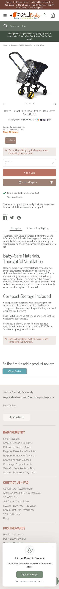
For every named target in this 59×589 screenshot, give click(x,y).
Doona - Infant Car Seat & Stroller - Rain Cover (28, 45)
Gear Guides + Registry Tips (19, 468)
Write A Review (12, 514)
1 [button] (26, 103)
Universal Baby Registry (37, 228)
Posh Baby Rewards (15, 538)
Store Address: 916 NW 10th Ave (22, 492)
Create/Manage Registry (17, 442)
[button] (29, 119)
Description (16, 228)
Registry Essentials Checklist (19, 451)
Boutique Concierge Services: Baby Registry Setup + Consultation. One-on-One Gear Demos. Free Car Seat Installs (29, 36)
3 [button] (33, 103)
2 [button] (29, 103)
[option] (29, 36)
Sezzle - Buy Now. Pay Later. (19, 472)
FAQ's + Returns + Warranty (18, 509)
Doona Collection (24, 315)
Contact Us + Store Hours (18, 488)
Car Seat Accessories (17, 127)
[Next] (54, 104)
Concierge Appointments (17, 464)
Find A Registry (11, 438)
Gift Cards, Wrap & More (17, 447)
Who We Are (10, 497)
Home (5, 45)
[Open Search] (5, 26)
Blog (6, 518)
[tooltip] (51, 182)
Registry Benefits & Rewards (19, 455)
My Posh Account (13, 534)
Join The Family (16, 417)
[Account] (44, 13)
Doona (15, 132)
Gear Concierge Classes (17, 459)
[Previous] (4, 104)
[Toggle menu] (5, 15)
